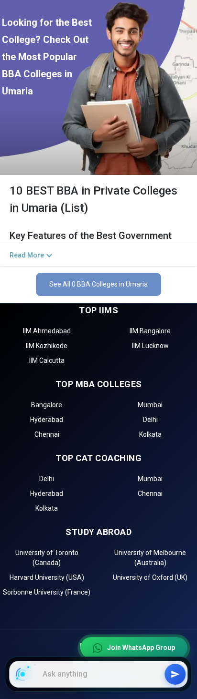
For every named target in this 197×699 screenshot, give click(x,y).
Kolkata (150, 434)
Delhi (150, 419)
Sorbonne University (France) (46, 592)
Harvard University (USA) (47, 577)
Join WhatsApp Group (141, 649)
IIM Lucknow (150, 346)
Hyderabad (46, 419)
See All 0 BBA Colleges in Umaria (98, 284)
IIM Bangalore (150, 331)
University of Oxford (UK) (150, 577)
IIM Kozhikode (46, 346)
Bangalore (46, 405)
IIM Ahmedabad (47, 331)
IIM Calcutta (47, 360)
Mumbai (150, 405)
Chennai (46, 434)
